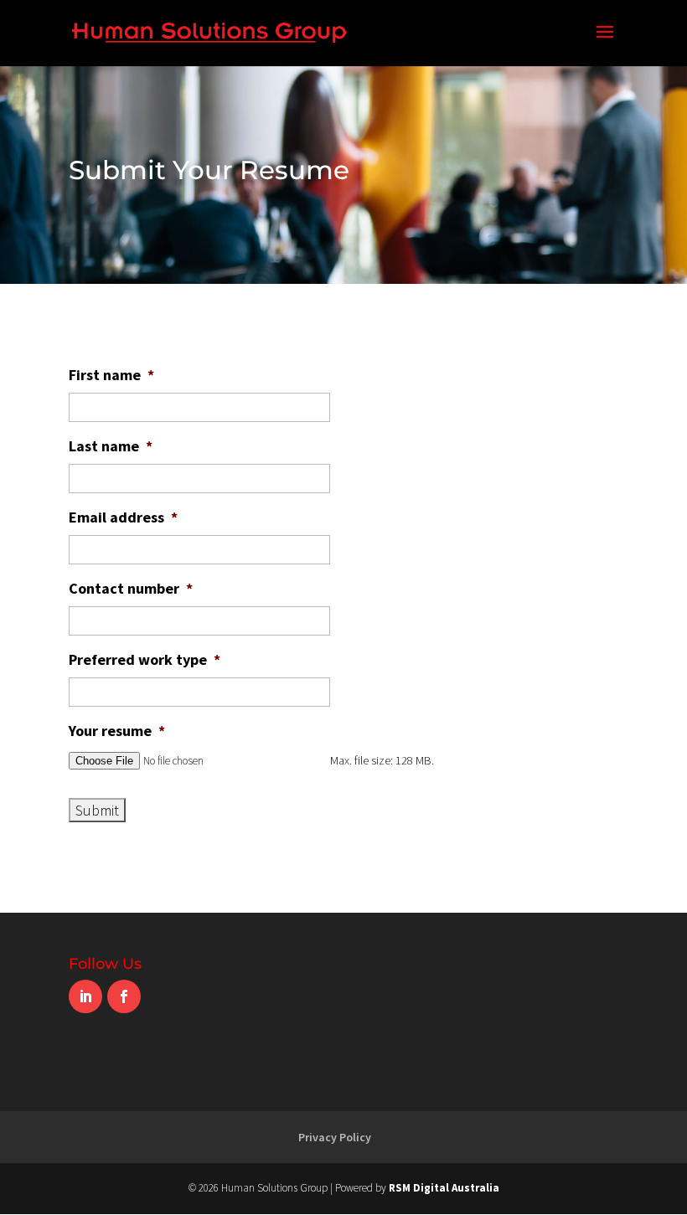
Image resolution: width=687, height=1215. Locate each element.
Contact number (131, 588)
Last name (110, 446)
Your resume (117, 730)
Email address (123, 517)
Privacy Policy (334, 1137)
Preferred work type (144, 659)
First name (111, 374)
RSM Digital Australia (444, 1188)
